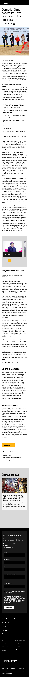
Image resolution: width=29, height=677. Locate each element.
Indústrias (4, 622)
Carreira (4, 643)
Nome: (6, 551)
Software (4, 630)
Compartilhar (7, 445)
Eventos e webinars (20, 640)
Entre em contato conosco (6, 649)
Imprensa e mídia (19, 649)
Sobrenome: (7, 559)
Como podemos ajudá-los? (11, 574)
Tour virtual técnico (19, 652)
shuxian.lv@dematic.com (10, 460)
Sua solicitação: (8, 583)
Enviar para (9, 607)
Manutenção (5, 634)
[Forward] (9, 260)
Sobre (3, 640)
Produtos (4, 626)
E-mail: (6, 566)
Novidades (17, 646)
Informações (18, 643)
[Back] (4, 260)
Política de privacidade (6, 671)
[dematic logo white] (9, 661)
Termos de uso (21, 668)
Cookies (15, 671)
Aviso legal (13, 668)
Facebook (14, 398)
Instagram (20, 398)
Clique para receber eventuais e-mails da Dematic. (15, 592)
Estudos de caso (6, 646)
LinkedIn (10, 398)
